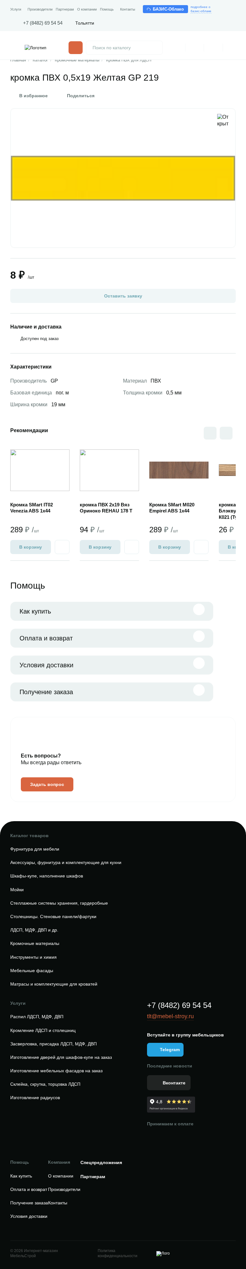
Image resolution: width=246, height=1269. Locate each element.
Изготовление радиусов (35, 1097)
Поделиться (80, 95)
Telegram (170, 1049)
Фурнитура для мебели (34, 849)
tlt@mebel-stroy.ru (170, 1016)
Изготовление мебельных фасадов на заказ (56, 1070)
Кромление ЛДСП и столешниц (43, 1030)
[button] (226, 433)
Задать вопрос (47, 784)
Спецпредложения (101, 1162)
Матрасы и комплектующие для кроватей (53, 984)
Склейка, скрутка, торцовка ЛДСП (45, 1084)
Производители (40, 9)
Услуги (15, 9)
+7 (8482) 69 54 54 (42, 23)
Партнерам (65, 9)
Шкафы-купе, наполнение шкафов (46, 875)
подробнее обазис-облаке (201, 9)
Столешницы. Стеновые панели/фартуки (53, 916)
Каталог (40, 60)
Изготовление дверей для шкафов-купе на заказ (61, 1057)
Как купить (35, 611)
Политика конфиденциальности (117, 1253)
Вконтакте (174, 1082)
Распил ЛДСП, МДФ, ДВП (36, 1016)
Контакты (127, 9)
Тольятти (84, 23)
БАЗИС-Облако (168, 9)
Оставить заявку (123, 295)
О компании (87, 9)
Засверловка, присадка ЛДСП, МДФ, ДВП (53, 1043)
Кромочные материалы (77, 60)
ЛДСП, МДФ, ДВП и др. (34, 929)
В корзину (30, 547)
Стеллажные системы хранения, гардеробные (59, 903)
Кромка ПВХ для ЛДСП (128, 60)
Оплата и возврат (46, 638)
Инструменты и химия (33, 957)
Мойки (17, 889)
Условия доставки (46, 665)
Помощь (107, 9)
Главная (18, 60)
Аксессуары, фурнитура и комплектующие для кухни (65, 862)
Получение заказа (46, 691)
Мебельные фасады (31, 970)
